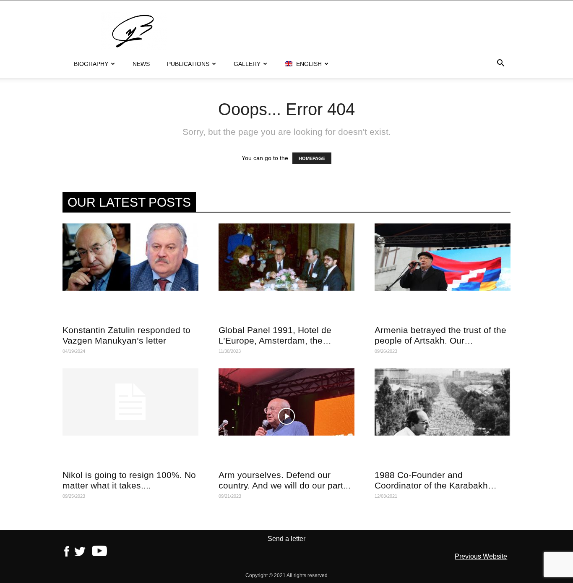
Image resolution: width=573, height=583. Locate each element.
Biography (91, 63)
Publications (188, 63)
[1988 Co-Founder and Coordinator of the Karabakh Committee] (442, 402)
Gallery (247, 63)
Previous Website (481, 556)
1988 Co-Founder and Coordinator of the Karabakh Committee (431, 485)
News (141, 63)
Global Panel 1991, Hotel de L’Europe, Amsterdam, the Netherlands (275, 340)
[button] (500, 64)
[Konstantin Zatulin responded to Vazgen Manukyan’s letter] (130, 257)
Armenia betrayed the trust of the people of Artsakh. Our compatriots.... (440, 340)
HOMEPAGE (312, 158)
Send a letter (286, 538)
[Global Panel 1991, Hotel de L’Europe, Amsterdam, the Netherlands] (286, 257)
